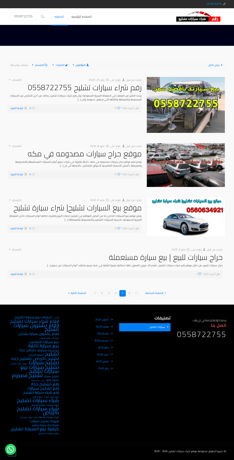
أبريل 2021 (103, 355)
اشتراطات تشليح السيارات (49, 338)
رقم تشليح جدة (45, 384)
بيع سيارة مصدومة (48, 351)
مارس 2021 (102, 362)
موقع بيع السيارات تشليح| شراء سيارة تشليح (78, 207)
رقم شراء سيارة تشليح (41, 393)
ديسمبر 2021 (101, 341)
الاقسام (39, 65)
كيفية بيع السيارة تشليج (35, 429)
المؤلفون (80, 65)
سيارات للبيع (37, 397)
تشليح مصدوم (27, 376)
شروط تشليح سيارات (44, 421)
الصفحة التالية (78, 293)
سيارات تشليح (157, 327)
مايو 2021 (103, 348)
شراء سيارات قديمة (49, 417)
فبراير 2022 (102, 327)
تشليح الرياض (36, 355)
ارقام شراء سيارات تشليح (34, 322)
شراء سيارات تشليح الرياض (45, 405)
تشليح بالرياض (46, 359)
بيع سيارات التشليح (44, 342)
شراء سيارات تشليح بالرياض (38, 411)
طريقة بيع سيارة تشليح (45, 425)
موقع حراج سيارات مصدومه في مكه (85, 153)
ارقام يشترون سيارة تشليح (38, 334)
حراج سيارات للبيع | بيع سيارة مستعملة (166, 257)
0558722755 (214, 4)
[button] (10, 449)
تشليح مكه (52, 380)
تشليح (52, 354)
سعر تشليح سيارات (51, 397)
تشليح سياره (51, 376)
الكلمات (60, 65)
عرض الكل (214, 65)
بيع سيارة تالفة (43, 346)
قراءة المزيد (16, 108)
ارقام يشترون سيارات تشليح (36, 328)
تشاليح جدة (28, 350)
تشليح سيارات (44, 363)
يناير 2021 (103, 369)
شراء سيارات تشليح (38, 401)
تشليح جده (21, 359)
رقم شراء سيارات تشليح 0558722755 (85, 87)
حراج (43, 380)
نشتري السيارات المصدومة (49, 433)
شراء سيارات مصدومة (28, 417)
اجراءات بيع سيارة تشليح (33, 317)
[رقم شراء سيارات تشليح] (198, 16)
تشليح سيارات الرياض (19, 363)
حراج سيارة (35, 380)
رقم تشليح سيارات (43, 389)
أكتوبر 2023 (102, 320)
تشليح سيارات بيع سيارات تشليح (39, 369)
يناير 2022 (103, 334)
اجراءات (56, 317)
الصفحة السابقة (154, 293)
